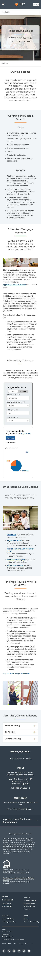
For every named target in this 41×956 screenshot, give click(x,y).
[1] (21, 540)
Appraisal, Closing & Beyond (14, 285)
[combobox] (20, 12)
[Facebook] (4, 951)
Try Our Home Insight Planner (15, 673)
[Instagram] (24, 951)
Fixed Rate (11, 535)
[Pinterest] (19, 951)
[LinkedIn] (14, 951)
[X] (9, 951)
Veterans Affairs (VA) (16, 560)
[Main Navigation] (3, 4)
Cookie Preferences (7, 936)
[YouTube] (29, 951)
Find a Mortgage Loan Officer (19, 809)
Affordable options (15, 565)
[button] (21, 63)
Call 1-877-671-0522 (19, 788)
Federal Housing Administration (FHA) (20, 550)
